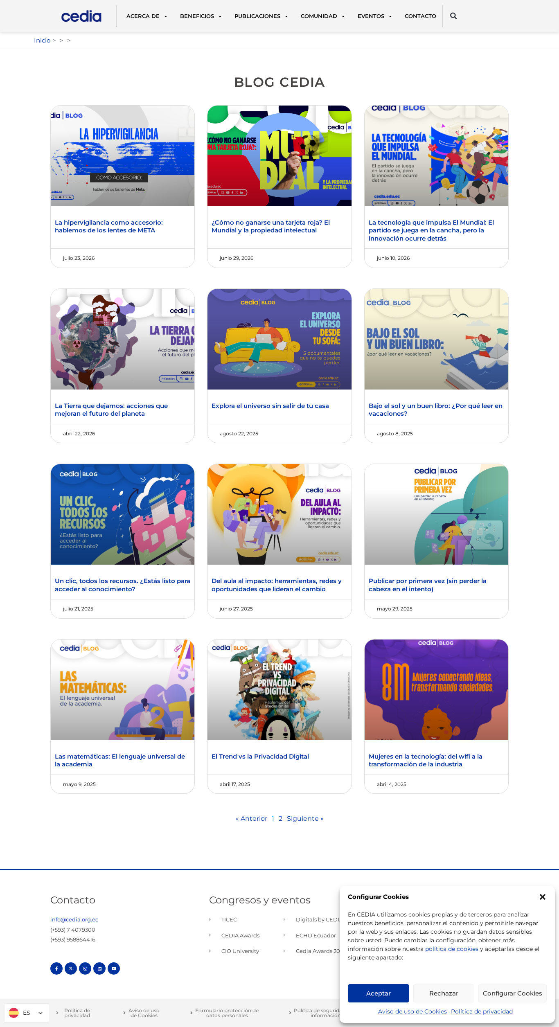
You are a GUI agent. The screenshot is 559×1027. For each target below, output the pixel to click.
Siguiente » (305, 818)
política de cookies (451, 949)
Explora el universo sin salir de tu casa (271, 406)
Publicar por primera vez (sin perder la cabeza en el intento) (428, 585)
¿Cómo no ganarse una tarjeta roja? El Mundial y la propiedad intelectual (271, 226)
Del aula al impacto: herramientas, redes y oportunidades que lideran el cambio (277, 585)
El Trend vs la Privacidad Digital (260, 756)
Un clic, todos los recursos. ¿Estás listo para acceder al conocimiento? (122, 585)
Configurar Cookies (512, 993)
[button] (543, 897)
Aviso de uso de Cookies (412, 1011)
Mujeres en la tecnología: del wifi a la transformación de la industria (425, 760)
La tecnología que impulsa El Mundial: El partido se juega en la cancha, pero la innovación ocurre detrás (431, 230)
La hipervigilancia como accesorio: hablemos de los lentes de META (109, 226)
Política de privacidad (482, 1011)
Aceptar (378, 993)
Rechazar (443, 993)
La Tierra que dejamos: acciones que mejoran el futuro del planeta (111, 410)
